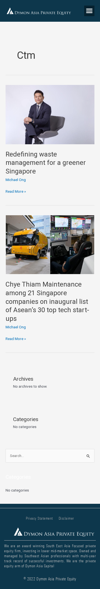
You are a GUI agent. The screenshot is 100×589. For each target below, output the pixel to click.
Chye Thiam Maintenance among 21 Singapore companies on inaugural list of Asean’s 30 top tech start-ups (47, 301)
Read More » (16, 191)
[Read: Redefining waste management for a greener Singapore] (50, 114)
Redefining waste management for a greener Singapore (46, 162)
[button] (89, 11)
